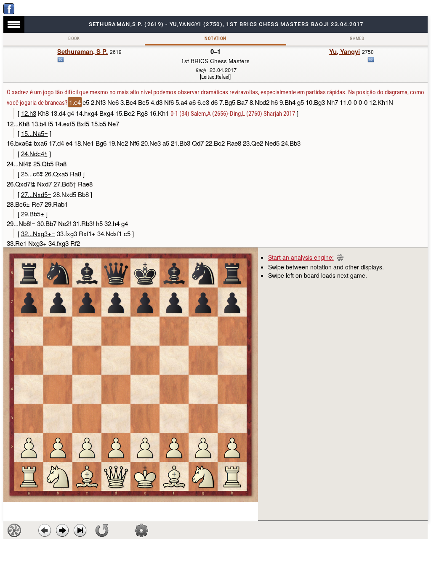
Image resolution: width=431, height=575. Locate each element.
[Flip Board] (102, 530)
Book (74, 38)
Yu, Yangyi (344, 51)
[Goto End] (80, 530)
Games (357, 38)
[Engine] (14, 530)
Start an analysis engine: (301, 257)
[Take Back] (44, 530)
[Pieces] (141, 530)
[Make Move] (62, 530)
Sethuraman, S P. (82, 51)
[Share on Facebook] (8, 12)
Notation (215, 38)
